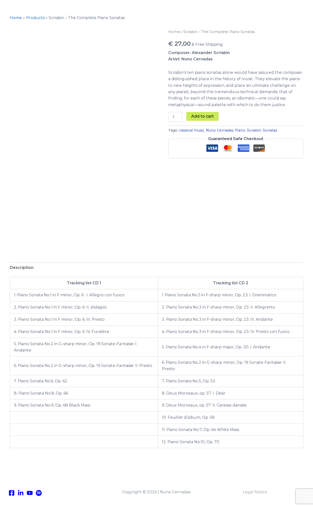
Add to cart (202, 116)
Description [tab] (22, 267)
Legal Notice (255, 492)
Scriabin (254, 130)
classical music (191, 130)
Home (174, 32)
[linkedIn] (21, 493)
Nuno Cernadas (219, 130)
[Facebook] (12, 493)
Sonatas (270, 130)
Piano (240, 130)
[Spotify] (39, 493)
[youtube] (30, 493)
